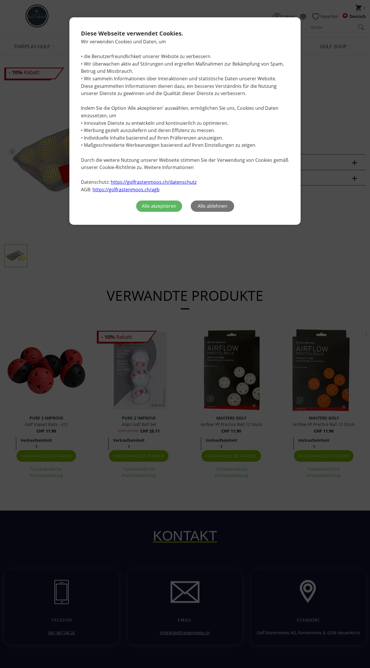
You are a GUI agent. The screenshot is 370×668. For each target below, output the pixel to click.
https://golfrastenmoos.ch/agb (126, 189)
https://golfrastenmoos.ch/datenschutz (154, 182)
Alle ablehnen (212, 206)
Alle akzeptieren (159, 206)
